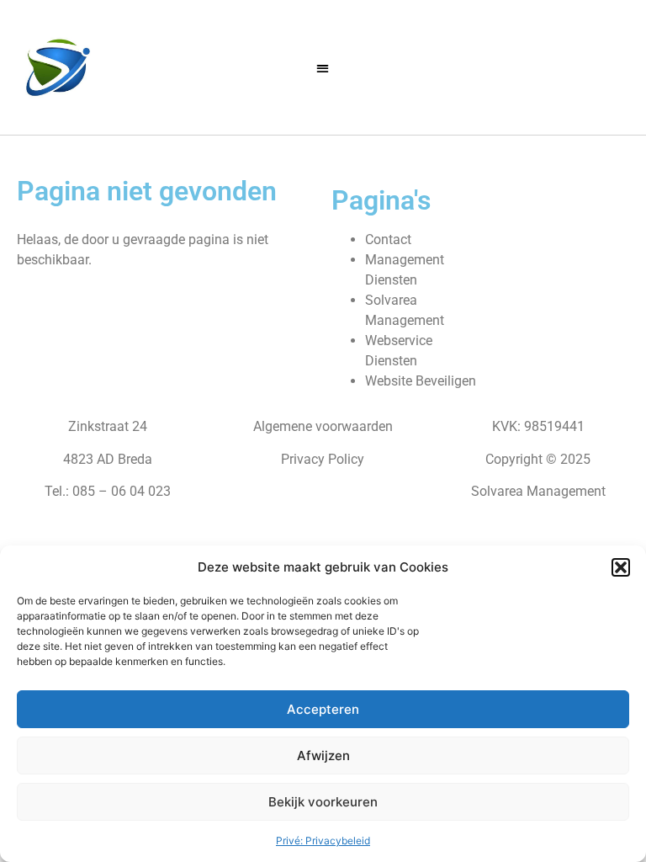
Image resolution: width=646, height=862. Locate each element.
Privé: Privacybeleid (323, 840)
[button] (620, 567)
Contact (388, 239)
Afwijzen (323, 756)
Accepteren (323, 709)
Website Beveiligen (420, 381)
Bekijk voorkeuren (323, 802)
